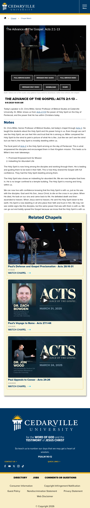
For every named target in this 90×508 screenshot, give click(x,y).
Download (51, 87)
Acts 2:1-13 (41, 112)
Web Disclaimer (45, 496)
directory (20, 477)
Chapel (13, 18)
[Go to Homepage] (18, 9)
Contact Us (10, 462)
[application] (45, 48)
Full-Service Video (68, 78)
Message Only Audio (45, 78)
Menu (85, 8)
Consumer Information (21, 486)
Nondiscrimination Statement (42, 491)
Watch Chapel (17, 273)
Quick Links (53, 462)
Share (65, 87)
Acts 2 (79, 128)
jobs (36, 477)
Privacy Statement (73, 491)
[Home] (5, 18)
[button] (45, 48)
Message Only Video (30, 87)
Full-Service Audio (22, 78)
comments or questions (60, 477)
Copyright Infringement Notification (62, 486)
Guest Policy (13, 491)
